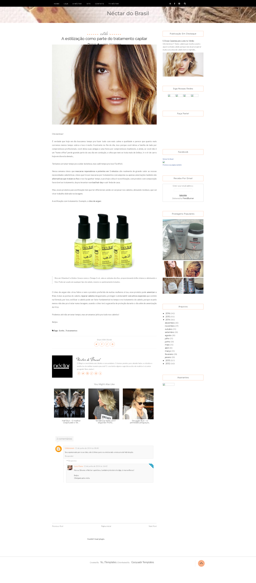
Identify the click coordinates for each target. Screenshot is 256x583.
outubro (169, 329)
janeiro (168, 357)
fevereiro (169, 354)
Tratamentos (71, 330)
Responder (69, 456)
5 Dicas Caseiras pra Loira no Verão (178, 41)
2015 (168, 316)
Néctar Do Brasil (168, 159)
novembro (170, 326)
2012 (168, 363)
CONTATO (99, 4)
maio (167, 345)
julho (167, 338)
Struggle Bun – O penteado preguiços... (140, 422)
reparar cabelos (88, 296)
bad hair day (97, 182)
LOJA (66, 4)
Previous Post (57, 526)
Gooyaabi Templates (142, 562)
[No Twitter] (179, 97)
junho (168, 341)
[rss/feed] (194, 97)
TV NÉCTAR (114, 4)
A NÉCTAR (77, 4)
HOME (56, 4)
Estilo (104, 33)
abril (167, 348)
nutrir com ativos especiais (134, 296)
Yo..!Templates (108, 562)
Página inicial (106, 526)
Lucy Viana (78, 466)
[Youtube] (187, 97)
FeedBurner (188, 198)
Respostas (72, 461)
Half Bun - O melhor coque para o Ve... (71, 422)
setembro (170, 332)
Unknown (69, 448)
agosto (168, 335)
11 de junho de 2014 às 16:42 (95, 466)
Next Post (153, 526)
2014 (168, 319)
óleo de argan (95, 201)
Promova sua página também (172, 165)
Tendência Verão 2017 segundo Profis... (105, 422)
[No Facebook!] (171, 97)
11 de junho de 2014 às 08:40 (87, 448)
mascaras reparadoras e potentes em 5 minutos (97, 171)
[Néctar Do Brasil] (164, 162)
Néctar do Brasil (128, 13)
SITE (89, 4)
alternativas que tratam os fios (65, 178)
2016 (168, 313)
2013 (168, 360)
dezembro (170, 323)
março (168, 351)
